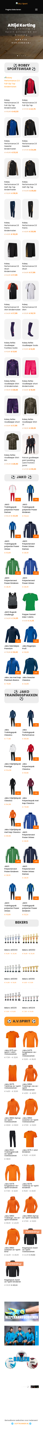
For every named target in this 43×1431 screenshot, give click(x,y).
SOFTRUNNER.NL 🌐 (23, 1423)
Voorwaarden (12, 1390)
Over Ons (10, 1387)
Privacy (9, 1394)
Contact (10, 1398)
